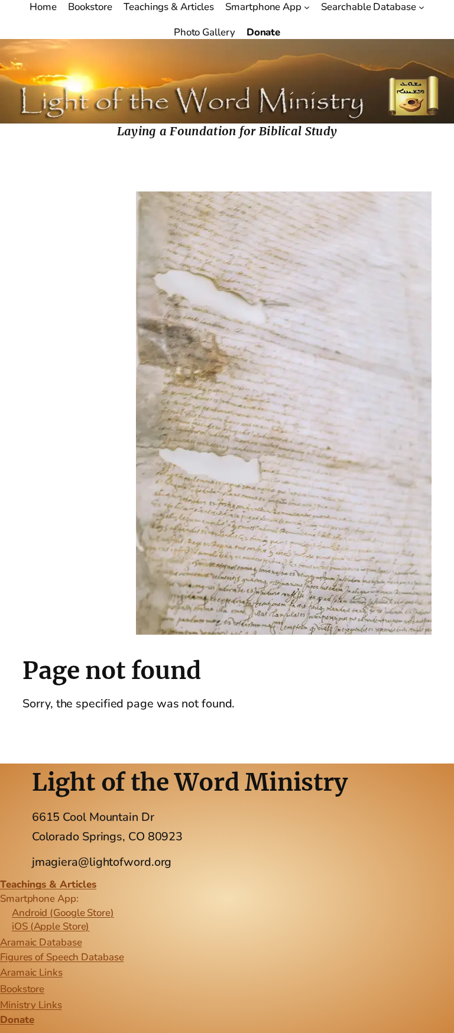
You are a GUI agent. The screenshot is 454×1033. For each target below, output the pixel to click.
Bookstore (22, 989)
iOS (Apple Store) (50, 926)
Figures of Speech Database (62, 957)
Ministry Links (31, 1005)
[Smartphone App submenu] (307, 7)
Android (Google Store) (63, 913)
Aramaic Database (41, 942)
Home (43, 7)
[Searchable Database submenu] (421, 7)
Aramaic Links (31, 972)
